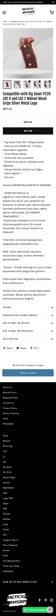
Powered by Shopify (9, 611)
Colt (5, 451)
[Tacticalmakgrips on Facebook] (39, 600)
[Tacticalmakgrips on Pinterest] (45, 600)
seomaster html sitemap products (20, 315)
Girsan (6, 529)
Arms (5, 555)
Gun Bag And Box (11, 561)
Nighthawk (8, 487)
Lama (5, 524)
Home (5, 21)
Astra (5, 435)
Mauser (6, 514)
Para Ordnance (10, 545)
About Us (7, 387)
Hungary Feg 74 (11, 540)
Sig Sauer (7, 467)
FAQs (5, 418)
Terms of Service (11, 413)
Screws (6, 550)
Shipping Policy (10, 397)
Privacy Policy (10, 408)
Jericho (6, 482)
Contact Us (8, 403)
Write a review (28, 373)
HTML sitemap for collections (18, 331)
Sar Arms (7, 472)
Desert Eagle (9, 477)
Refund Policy (10, 392)
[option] (28, 53)
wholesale (8, 571)
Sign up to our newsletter (20, 582)
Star (5, 534)
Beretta (6, 441)
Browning (7, 446)
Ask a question (10, 339)
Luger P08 (8, 498)
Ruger (6, 503)
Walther (7, 519)
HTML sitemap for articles (16, 323)
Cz (4, 456)
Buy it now (28, 131)
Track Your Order (11, 566)
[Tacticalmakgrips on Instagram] (51, 600)
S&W (5, 508)
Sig (4, 461)
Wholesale (8, 423)
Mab (5, 493)
